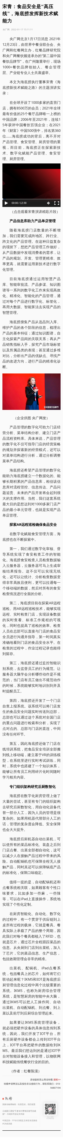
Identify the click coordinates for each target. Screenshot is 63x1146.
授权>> (57, 1079)
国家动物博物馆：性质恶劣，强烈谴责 (18, 1104)
